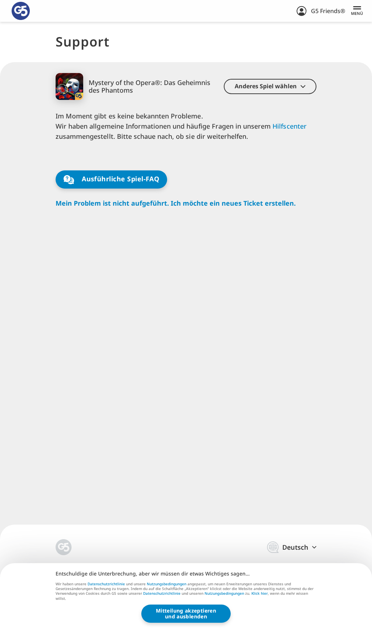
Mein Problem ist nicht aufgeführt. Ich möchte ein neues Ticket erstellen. (176, 203)
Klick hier (259, 593)
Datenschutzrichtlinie (106, 583)
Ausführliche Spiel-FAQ (119, 178)
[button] (270, 86)
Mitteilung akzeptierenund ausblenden (186, 613)
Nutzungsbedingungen (166, 583)
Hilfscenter (289, 126)
